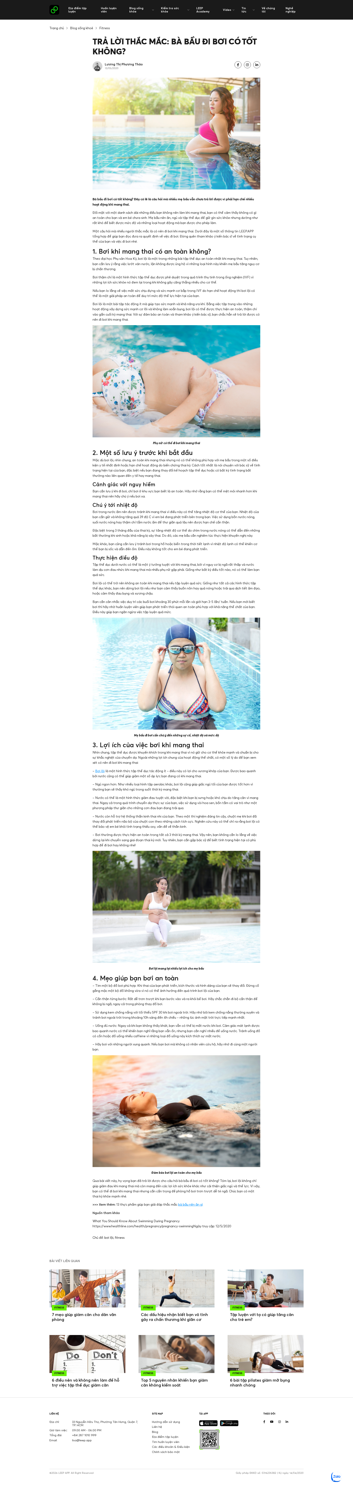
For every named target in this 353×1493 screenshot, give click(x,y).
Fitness (104, 28)
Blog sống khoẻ (81, 28)
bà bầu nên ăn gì (190, 1204)
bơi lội (108, 1237)
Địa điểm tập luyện (77, 9)
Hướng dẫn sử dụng (166, 1422)
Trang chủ (56, 28)
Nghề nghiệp (291, 9)
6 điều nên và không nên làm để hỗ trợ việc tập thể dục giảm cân (85, 1383)
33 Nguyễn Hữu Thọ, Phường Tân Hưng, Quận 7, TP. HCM (105, 1423)
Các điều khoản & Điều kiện (171, 1446)
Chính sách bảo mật (166, 1452)
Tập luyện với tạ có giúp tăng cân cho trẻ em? (262, 1317)
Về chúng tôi (268, 9)
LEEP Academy (202, 9)
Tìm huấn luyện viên (165, 1442)
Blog (155, 1432)
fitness (120, 1237)
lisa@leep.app (82, 1440)
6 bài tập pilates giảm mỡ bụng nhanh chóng (260, 1383)
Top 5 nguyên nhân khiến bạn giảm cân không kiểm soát (174, 1383)
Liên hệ (157, 1426)
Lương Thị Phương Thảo (124, 64)
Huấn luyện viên (109, 9)
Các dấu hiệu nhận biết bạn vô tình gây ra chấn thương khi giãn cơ (174, 1317)
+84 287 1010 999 (84, 1435)
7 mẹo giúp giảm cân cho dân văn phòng (84, 1317)
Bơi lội (100, 771)
